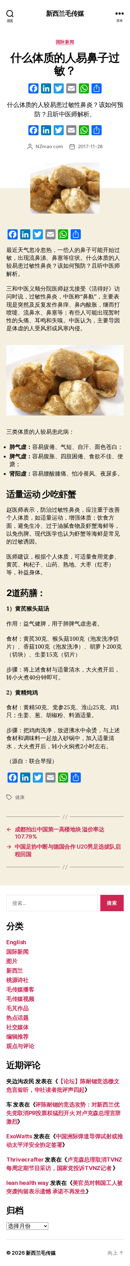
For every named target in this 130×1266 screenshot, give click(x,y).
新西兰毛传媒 (65, 13)
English (16, 942)
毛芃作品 (17, 1008)
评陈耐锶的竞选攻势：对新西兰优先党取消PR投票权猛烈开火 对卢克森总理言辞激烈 (63, 1113)
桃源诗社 (17, 980)
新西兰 (14, 970)
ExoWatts (19, 1136)
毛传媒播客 (20, 989)
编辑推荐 (17, 1036)
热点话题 (17, 1017)
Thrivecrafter (25, 1159)
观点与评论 (20, 1046)
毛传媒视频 (20, 999)
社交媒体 (17, 1027)
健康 (20, 797)
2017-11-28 (90, 146)
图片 (11, 961)
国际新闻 (65, 41)
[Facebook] (33, 89)
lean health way (27, 1183)
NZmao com (49, 146)
